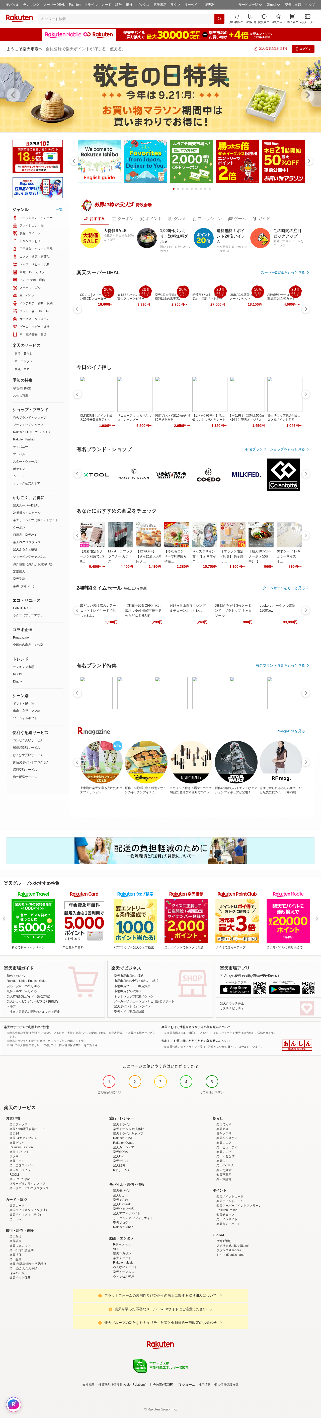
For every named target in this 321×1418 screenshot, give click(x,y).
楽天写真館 (223, 1170)
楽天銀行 (16, 1236)
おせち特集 (20, 395)
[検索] (219, 19)
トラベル (91, 5)
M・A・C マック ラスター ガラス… (120, 556)
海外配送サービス (25, 777)
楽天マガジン (122, 1253)
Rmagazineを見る (290, 731)
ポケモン (19, 469)
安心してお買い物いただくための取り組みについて (196, 1041)
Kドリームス (121, 1170)
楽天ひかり (120, 1195)
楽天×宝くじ (121, 1161)
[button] (250, 19)
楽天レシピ (223, 1152)
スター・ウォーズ (25, 461)
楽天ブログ (120, 1222)
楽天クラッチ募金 (232, 1003)
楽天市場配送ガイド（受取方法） (29, 996)
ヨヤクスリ (223, 1133)
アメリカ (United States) (233, 1245)
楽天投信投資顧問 (22, 1250)
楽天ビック (17, 1143)
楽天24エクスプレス (27, 542)
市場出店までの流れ (127, 991)
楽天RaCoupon (20, 1179)
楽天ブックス (19, 1124)
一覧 (59, 209)
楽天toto (118, 1156)
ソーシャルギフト (25, 718)
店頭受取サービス (25, 769)
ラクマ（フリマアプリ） (29, 615)
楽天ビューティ (226, 1147)
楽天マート (17, 1161)
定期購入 (19, 571)
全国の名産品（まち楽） (29, 645)
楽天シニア (223, 1143)
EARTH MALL (22, 608)
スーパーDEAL (54, 5)
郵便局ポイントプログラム (31, 762)
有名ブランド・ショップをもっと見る (275, 449)
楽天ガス (222, 1129)
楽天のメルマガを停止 (45, 1011)
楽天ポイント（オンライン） (133, 1006)
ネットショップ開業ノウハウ (133, 996)
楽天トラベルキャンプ (128, 1133)
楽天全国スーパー (22, 1165)
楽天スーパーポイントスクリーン (239, 1205)
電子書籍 (160, 5)
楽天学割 (19, 579)
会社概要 (89, 1384)
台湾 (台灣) (223, 1241)
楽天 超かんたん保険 (23, 1268)
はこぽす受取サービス (28, 755)
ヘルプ (310, 5)
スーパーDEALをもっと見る (283, 272)
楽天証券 (16, 1241)
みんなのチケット (125, 1267)
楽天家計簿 (223, 1179)
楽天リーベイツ (20, 1170)
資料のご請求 (149, 981)
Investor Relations (133, 1384)
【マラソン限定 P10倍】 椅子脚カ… (232, 556)
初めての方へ (16, 976)
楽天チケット (122, 1258)
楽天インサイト (226, 1219)
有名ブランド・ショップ (29, 417)
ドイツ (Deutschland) (231, 1255)
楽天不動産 (223, 1174)
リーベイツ (192, 5)
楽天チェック (225, 1214)
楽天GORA (120, 1152)
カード (106, 5)
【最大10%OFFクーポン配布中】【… (260, 556)
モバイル (12, 5)
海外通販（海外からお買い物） (34, 564)
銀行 (129, 5)
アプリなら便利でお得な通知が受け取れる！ (250, 976)
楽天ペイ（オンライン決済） (29, 1210)
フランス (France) (228, 1250)
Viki (115, 1249)
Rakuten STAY (123, 1138)
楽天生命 (16, 1259)
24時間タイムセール (27, 513)
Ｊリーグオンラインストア (28, 1183)
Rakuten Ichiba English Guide (27, 981)
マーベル (19, 454)
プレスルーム (186, 1384)
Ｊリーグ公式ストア (26, 483)
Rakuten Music (123, 1262)
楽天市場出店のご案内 (129, 976)
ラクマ (175, 5)
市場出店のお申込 (126, 981)
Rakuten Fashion (24, 439)
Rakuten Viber (123, 1227)
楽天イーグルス (123, 1272)
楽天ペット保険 (20, 1277)
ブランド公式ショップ (28, 425)
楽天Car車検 (224, 1165)
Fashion (75, 5)
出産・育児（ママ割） (28, 711)
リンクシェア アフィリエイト (133, 1218)
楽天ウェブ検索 (123, 1209)
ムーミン (19, 476)
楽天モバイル (122, 1190)
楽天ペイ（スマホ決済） (26, 1214)
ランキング (31, 5)
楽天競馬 (119, 1165)
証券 (118, 5)
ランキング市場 (23, 667)
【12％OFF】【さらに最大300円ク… (148, 556)
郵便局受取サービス (26, 747)
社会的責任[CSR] (161, 1384)
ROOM (17, 674)
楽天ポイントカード (230, 1196)
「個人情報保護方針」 (70, 1045)
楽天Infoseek (122, 1204)
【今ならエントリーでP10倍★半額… (175, 556)
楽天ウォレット (20, 1245)
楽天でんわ (120, 1200)
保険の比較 (17, 1273)
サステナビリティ (232, 1008)
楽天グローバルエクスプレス (29, 1188)
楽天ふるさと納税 (25, 549)
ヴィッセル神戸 (123, 1276)
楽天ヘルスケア (226, 1138)
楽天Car (221, 1161)
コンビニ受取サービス (28, 740)
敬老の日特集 (22, 388)
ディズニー (20, 446)
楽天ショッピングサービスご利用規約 (32, 1001)
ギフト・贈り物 (23, 703)
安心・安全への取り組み (23, 986)
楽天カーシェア (123, 1147)
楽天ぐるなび (225, 1156)
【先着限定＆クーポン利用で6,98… (92, 556)
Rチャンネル (121, 1244)
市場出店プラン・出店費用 (132, 986)
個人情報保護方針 (226, 1384)
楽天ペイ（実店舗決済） (130, 1011)
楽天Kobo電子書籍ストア (27, 1129)
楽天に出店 (293, 5)
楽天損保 (16, 1255)
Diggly (17, 681)
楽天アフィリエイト (126, 1213)
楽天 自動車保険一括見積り (28, 1264)
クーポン (19, 527)
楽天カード (17, 1205)
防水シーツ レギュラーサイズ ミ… (288, 556)
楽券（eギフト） (24, 586)
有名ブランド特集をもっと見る (280, 665)
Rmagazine (21, 637)
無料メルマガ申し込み (22, 991)
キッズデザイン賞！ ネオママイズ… (204, 556)
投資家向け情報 (108, 1384)
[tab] (95, 219)
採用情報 (205, 1384)
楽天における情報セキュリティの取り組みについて (196, 1027)
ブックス (142, 5)
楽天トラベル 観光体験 (128, 1129)
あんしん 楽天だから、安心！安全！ (297, 1045)
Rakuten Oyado (123, 1143)
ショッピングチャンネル (29, 556)
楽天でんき (223, 1124)
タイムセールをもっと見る (284, 588)
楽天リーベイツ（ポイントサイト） (37, 520)
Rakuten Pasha (226, 1210)
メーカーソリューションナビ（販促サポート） (145, 1001)
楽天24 (210, 5)
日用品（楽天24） (25, 535)
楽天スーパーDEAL (26, 505)
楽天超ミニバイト (228, 1224)
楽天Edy (15, 1219)
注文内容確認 (19, 1011)
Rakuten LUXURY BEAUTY (32, 432)
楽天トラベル (122, 1124)
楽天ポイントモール (230, 1201)
